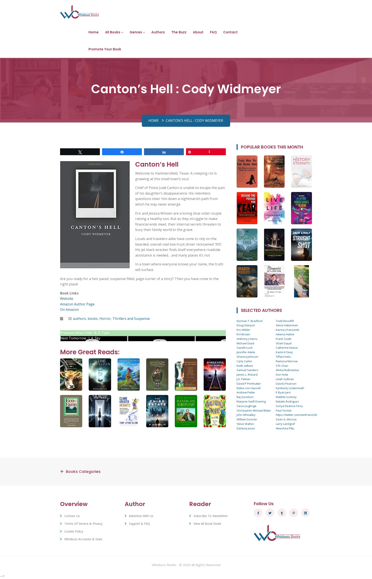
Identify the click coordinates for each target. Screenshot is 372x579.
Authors (158, 32)
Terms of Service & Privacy (83, 524)
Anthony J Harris (247, 339)
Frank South (283, 339)
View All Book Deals (207, 524)
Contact (230, 32)
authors (79, 318)
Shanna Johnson (247, 357)
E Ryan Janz (283, 392)
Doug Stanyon (246, 325)
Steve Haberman (287, 325)
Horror (105, 318)
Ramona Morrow (287, 361)
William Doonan (247, 419)
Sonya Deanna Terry (289, 406)
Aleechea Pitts (285, 428)
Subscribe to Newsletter (211, 516)
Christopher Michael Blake (254, 410)
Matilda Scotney (286, 397)
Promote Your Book (104, 49)
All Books (112, 32)
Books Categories (83, 471)
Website (66, 298)
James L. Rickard (247, 374)
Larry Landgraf (285, 424)
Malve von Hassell (248, 388)
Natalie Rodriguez (287, 401)
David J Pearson (286, 383)
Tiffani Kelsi (283, 357)
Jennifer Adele (246, 352)
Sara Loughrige (246, 406)
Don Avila (282, 374)
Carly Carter (244, 361)
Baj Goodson (245, 397)
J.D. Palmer (243, 379)
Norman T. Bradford (249, 321)
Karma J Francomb (287, 330)
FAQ (213, 32)
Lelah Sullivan (285, 379)
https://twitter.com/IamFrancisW (296, 415)
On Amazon (69, 309)
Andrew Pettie (246, 392)
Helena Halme (285, 334)
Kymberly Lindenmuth (290, 388)
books (93, 318)
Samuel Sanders (247, 370)
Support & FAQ (139, 524)
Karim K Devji (284, 352)
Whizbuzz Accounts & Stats (83, 539)
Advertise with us (141, 516)
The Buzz (178, 32)
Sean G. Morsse (286, 419)
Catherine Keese (287, 348)
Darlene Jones (246, 428)
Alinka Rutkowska (287, 370)
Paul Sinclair (284, 410)
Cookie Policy (73, 531)
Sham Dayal (283, 343)
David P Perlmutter (249, 383)
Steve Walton (245, 424)
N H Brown (243, 334)
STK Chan (282, 366)
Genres (136, 32)
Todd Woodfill (285, 321)
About (198, 32)
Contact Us (72, 516)
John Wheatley (246, 415)
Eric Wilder (243, 330)
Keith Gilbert (245, 366)
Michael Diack (245, 343)
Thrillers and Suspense (131, 318)
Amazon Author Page (77, 304)
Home (93, 32)
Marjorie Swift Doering (251, 401)
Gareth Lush (245, 348)
